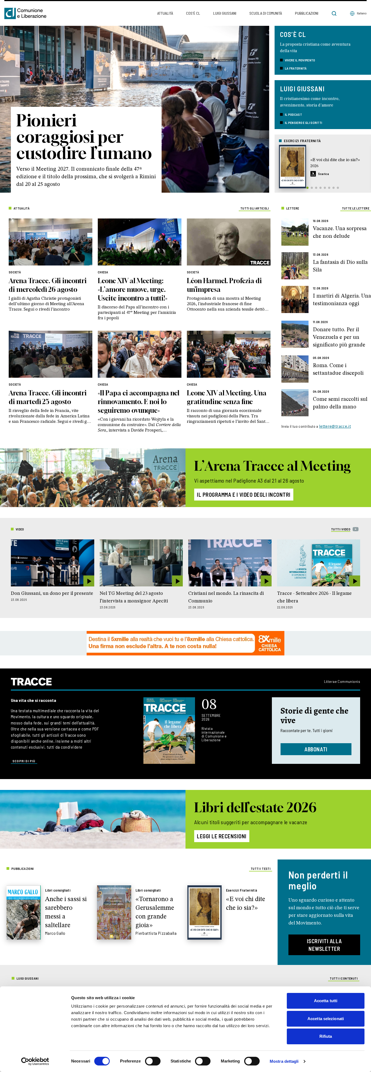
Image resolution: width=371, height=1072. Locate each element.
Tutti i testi (261, 868)
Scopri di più (24, 761)
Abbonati (316, 749)
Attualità (165, 13)
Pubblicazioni (306, 13)
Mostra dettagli (284, 1061)
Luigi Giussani (224, 13)
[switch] (153, 1061)
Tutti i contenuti (344, 978)
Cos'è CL (193, 13)
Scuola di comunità (265, 13)
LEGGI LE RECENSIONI (222, 836)
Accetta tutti (325, 1000)
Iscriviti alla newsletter (324, 945)
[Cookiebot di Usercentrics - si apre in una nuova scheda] (35, 1061)
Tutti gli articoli (254, 208)
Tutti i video (340, 529)
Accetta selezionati (325, 1018)
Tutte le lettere (355, 208)
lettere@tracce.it (335, 426)
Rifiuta (325, 1036)
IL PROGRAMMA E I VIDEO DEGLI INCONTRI (244, 494)
